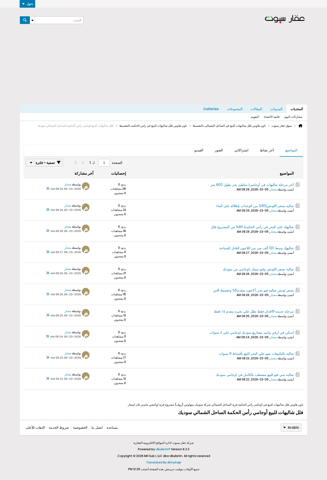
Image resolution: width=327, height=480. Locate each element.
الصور (219, 150)
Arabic (293, 427)
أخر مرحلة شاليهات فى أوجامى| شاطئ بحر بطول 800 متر (252, 184)
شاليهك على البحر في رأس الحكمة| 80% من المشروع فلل (252, 227)
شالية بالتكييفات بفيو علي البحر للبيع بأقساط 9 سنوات (256, 353)
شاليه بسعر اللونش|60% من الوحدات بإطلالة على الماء (255, 205)
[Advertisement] (163, 68)
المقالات (256, 109)
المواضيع (291, 150)
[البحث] (25, 20)
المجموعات (234, 109)
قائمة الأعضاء (272, 117)
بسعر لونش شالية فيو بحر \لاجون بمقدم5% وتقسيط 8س (253, 290)
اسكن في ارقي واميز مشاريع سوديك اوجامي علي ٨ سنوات (252, 332)
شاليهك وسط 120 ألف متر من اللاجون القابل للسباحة (256, 248)
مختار (273, 189)
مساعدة (112, 427)
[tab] (291, 150)
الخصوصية (80, 427)
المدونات (276, 109)
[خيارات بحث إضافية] (32, 20)
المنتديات (297, 109)
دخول (30, 4)
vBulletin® (163, 449)
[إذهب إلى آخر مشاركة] (48, 189)
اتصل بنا (97, 427)
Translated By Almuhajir (163, 462)
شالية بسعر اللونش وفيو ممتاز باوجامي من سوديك (258, 269)
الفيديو (198, 150)
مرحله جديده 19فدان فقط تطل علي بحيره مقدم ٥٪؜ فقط (254, 311)
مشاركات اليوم (293, 117)
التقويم (255, 117)
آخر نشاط (267, 150)
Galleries (211, 109)
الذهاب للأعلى (35, 427)
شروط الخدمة (59, 427)
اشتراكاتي (241, 150)
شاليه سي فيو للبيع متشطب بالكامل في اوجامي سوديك (255, 374)
